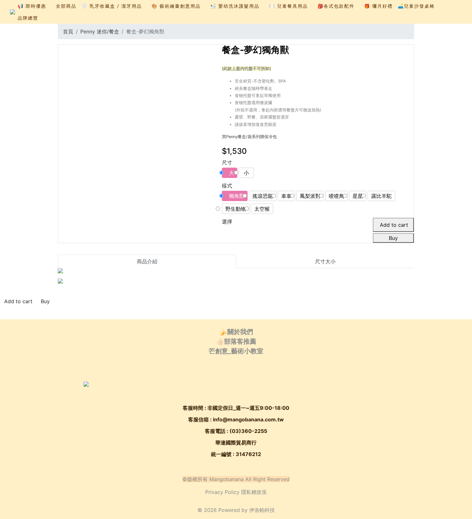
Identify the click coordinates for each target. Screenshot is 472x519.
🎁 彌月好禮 (378, 6)
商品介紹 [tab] (147, 261)
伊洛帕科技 (262, 510)
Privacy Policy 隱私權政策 (236, 492)
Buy (393, 238)
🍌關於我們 (236, 332)
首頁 (68, 31)
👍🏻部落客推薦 (236, 341)
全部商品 (66, 6)
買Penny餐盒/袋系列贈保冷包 (249, 136)
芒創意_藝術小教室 (236, 351)
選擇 (227, 221)
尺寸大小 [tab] (325, 261)
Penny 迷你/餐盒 (99, 31)
